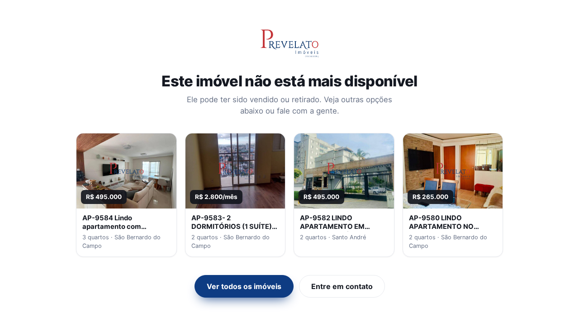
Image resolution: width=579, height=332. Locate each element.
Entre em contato (342, 286)
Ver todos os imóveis (244, 286)
